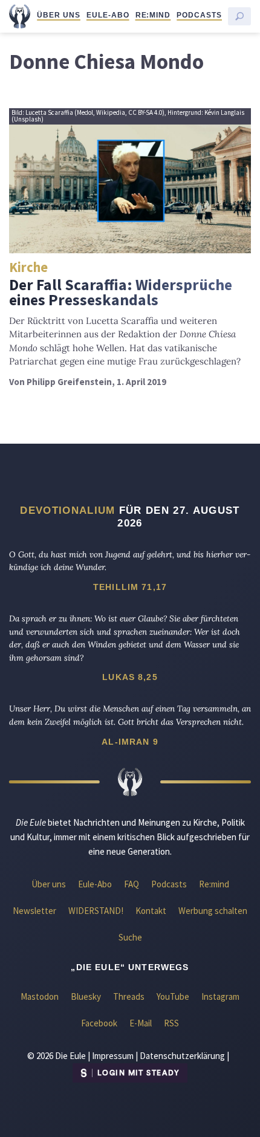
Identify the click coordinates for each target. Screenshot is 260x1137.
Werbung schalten (212, 910)
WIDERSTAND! (95, 910)
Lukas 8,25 (130, 677)
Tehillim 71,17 (130, 587)
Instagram (220, 996)
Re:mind (153, 15)
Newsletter (34, 910)
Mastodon (40, 996)
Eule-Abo (107, 15)
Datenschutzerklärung (182, 1055)
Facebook (99, 1023)
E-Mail (140, 1023)
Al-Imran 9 (130, 742)
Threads (129, 996)
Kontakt (150, 910)
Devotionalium (67, 510)
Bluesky (86, 996)
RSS (171, 1023)
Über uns (58, 15)
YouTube (173, 996)
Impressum (113, 1055)
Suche (130, 937)
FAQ (131, 884)
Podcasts (199, 15)
